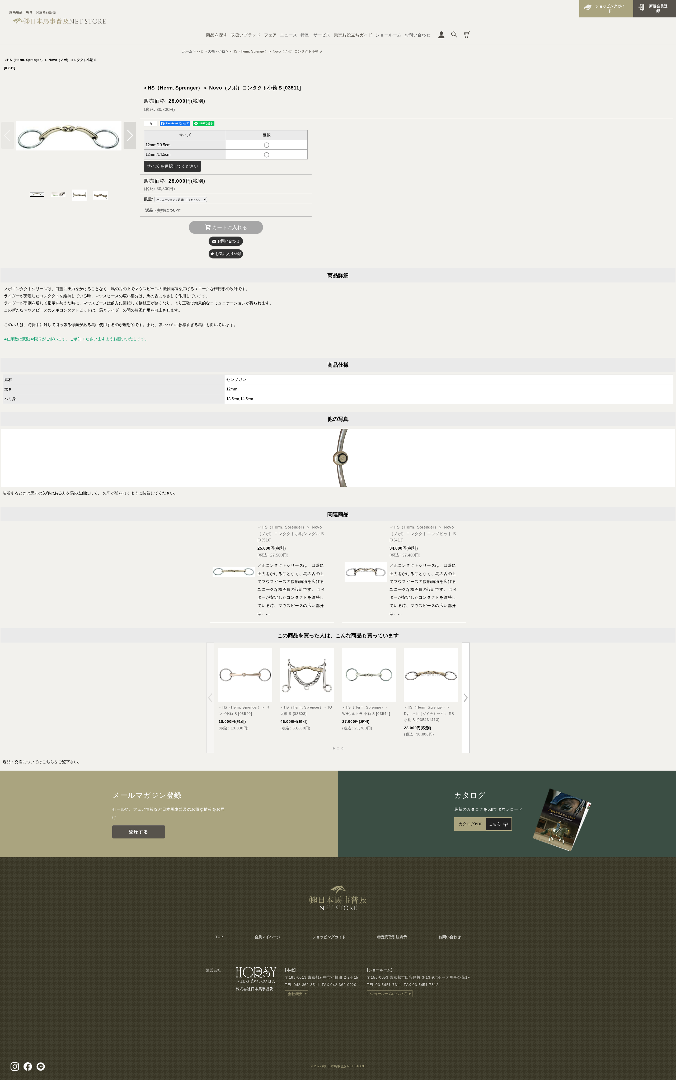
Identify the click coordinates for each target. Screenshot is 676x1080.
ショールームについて (388, 994)
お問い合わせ (417, 35)
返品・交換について (163, 210)
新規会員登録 (658, 8)
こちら (48, 762)
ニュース (288, 35)
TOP (219, 937)
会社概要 (295, 994)
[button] (130, 135)
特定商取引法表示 (392, 937)
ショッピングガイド (610, 8)
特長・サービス (316, 35)
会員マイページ (267, 937)
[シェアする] (150, 123)
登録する (139, 831)
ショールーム (388, 35)
